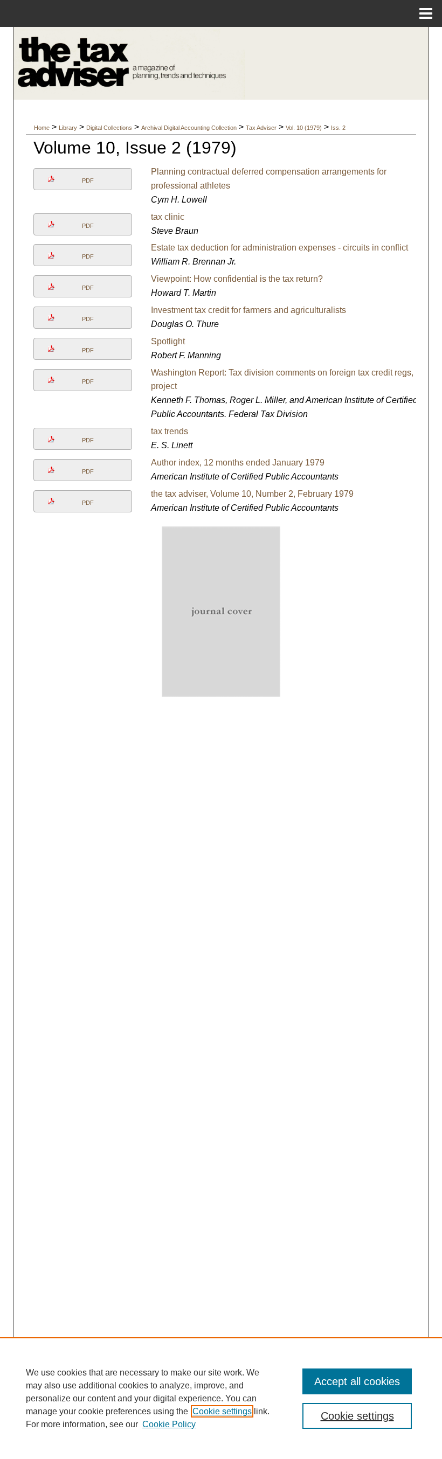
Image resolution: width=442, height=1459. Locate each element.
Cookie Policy (169, 1424)
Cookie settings (222, 1411)
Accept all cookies (357, 1381)
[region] (221, 1398)
